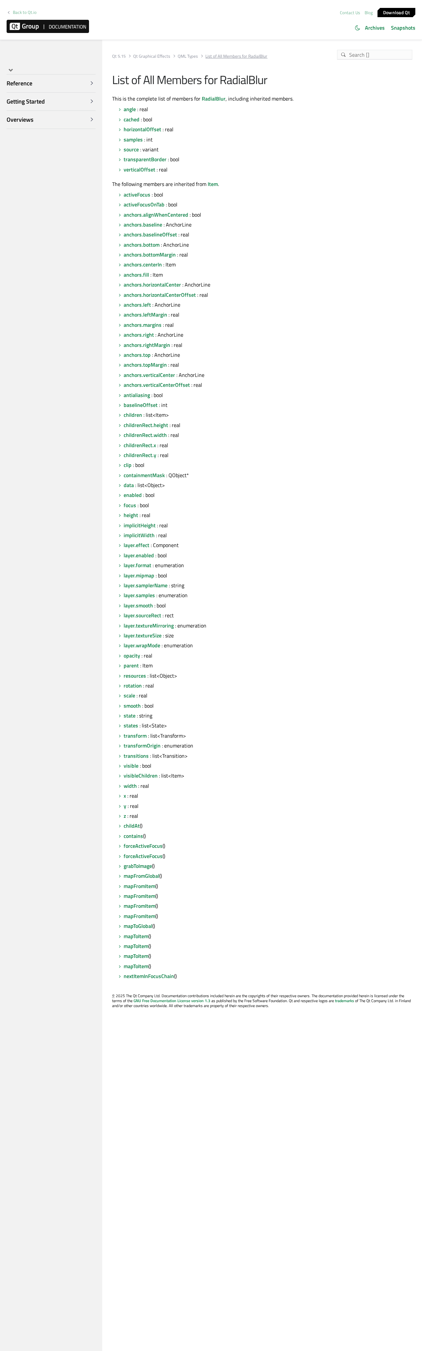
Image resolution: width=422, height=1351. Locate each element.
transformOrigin (142, 746)
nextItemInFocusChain (149, 976)
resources (135, 676)
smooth (132, 706)
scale (129, 695)
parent (131, 665)
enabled (133, 495)
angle (130, 109)
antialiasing (137, 395)
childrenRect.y (140, 455)
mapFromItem (139, 886)
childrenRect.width (145, 435)
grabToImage (138, 866)
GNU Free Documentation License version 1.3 (172, 1001)
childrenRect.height (146, 425)
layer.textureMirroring (149, 625)
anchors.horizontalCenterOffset (160, 295)
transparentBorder (145, 159)
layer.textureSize (143, 635)
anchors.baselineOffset (150, 234)
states (131, 725)
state (130, 716)
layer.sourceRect (142, 615)
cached (131, 119)
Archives (375, 28)
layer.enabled (139, 555)
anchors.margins (143, 325)
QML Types (188, 56)
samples (133, 139)
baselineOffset (141, 405)
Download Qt (396, 12)
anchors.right (139, 335)
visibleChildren (141, 776)
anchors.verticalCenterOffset (157, 385)
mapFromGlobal (141, 876)
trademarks (344, 1001)
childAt (132, 826)
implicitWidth (139, 535)
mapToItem (136, 936)
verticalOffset (139, 169)
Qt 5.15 (119, 56)
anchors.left (137, 305)
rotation (133, 686)
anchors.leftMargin (145, 315)
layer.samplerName (145, 585)
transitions (136, 756)
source (131, 149)
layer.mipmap (139, 575)
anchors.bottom (142, 245)
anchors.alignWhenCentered (156, 215)
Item (213, 184)
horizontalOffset (142, 129)
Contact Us (350, 12)
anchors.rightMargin (147, 345)
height (131, 515)
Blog (369, 12)
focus (130, 505)
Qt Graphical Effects (151, 56)
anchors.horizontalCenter (152, 285)
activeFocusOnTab (144, 204)
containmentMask (144, 475)
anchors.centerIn (143, 264)
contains (133, 836)
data (129, 485)
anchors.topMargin (145, 365)
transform (135, 736)
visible (131, 766)
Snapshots (403, 28)
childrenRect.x (140, 445)
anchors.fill (136, 275)
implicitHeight (140, 525)
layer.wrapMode (142, 645)
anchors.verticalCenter (149, 375)
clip (128, 465)
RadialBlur (214, 99)
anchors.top (137, 355)
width (130, 786)
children (133, 415)
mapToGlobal (138, 926)
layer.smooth (138, 605)
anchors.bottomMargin (150, 255)
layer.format (137, 565)
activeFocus (137, 195)
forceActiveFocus (143, 846)
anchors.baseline (143, 225)
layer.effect (136, 545)
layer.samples (139, 595)
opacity (132, 656)
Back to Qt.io (25, 12)
